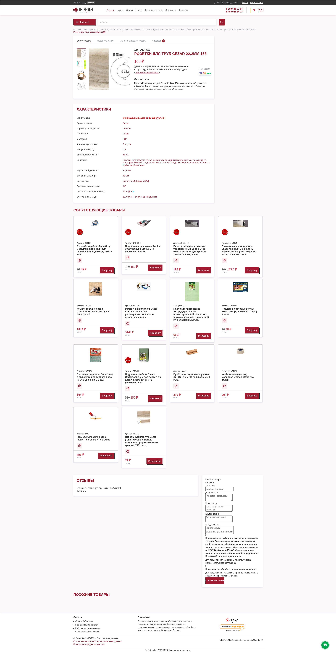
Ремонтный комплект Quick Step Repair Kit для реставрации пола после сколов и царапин (141, 313)
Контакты (183, 10)
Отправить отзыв (214, 580)
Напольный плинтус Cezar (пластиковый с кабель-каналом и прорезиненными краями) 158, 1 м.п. (141, 441)
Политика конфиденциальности (88, 644)
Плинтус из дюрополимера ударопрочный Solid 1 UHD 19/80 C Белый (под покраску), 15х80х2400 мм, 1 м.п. (239, 250)
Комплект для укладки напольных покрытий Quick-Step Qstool (93, 312)
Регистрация (256, 2)
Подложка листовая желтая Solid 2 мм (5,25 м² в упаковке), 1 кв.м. (240, 312)
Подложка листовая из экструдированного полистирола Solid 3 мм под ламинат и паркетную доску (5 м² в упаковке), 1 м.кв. (191, 314)
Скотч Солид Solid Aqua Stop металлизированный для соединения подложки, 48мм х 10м (94, 250)
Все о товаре (84, 40)
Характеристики (105, 40)
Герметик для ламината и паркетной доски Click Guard (93, 438)
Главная (110, 10)
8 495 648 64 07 (234, 11)
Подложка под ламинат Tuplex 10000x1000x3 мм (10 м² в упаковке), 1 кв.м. (142, 249)
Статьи (129, 10)
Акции (120, 10)
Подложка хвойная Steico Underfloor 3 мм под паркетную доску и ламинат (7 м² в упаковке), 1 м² (143, 378)
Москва (90, 3)
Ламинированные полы (147, 72)
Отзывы (156, 40)
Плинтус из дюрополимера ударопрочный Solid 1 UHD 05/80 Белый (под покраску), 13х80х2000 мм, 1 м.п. (189, 250)
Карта (138, 10)
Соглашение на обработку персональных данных (97, 641)
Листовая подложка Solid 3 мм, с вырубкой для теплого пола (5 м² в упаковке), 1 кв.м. (95, 377)
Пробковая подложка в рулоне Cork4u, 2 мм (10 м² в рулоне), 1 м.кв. (191, 377)
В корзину (107, 270)
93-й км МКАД (141, 181)
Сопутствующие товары (133, 40)
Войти (245, 2)
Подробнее (106, 455)
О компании (170, 10)
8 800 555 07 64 (234, 8)
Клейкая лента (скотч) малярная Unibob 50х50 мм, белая (238, 377)
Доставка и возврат (153, 10)
